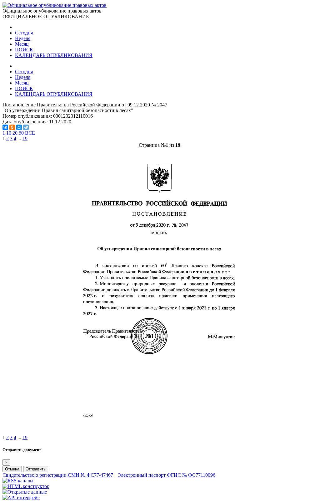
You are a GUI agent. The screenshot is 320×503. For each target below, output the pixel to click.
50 (21, 133)
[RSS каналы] (17, 480)
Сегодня (24, 32)
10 (8, 133)
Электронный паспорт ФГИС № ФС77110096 (166, 475)
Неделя (22, 38)
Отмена (12, 469)
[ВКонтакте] (5, 127)
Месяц (22, 44)
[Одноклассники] (12, 127)
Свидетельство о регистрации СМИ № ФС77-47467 (57, 475)
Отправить (36, 469)
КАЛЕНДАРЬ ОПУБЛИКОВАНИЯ (53, 55)
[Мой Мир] (19, 127)
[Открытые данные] (24, 492)
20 (15, 133)
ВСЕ (30, 133)
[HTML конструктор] (25, 486)
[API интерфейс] (21, 497)
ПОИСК (24, 49)
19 (25, 138)
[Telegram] (26, 127)
